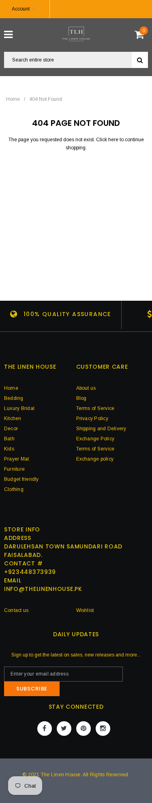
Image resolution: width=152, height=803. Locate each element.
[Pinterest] (83, 728)
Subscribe (31, 689)
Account (21, 9)
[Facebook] (44, 728)
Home (13, 99)
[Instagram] (103, 728)
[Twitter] (64, 728)
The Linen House (61, 775)
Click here (108, 139)
